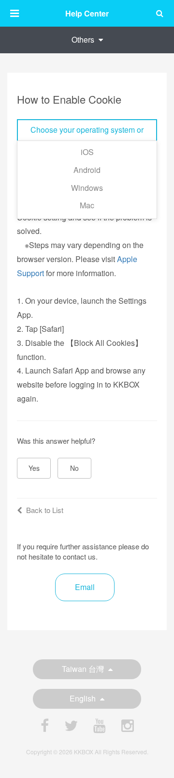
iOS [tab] (87, 151)
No (74, 468)
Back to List (44, 510)
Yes (34, 468)
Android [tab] (87, 169)
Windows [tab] (87, 187)
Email (85, 586)
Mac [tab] (87, 205)
